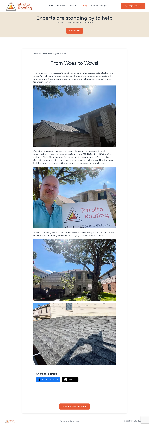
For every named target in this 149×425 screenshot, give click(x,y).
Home (50, 6)
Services (61, 6)
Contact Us (74, 6)
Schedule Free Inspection (74, 406)
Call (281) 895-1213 (135, 6)
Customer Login (99, 6)
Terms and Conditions (69, 421)
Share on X (72, 379)
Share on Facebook (50, 379)
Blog (85, 6)
